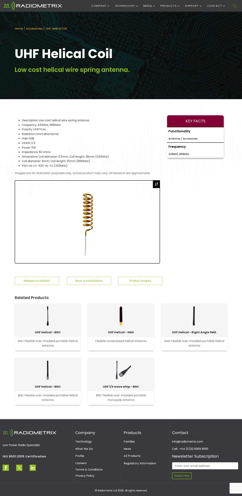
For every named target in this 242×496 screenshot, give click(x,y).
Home (19, 29)
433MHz (173, 154)
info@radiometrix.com (187, 442)
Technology (125, 6)
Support (192, 6)
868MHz (184, 154)
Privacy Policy (84, 476)
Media (147, 6)
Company (98, 6)
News (127, 449)
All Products (132, 456)
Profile (79, 456)
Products (168, 6)
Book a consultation (89, 281)
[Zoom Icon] (156, 184)
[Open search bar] (235, 6)
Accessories (34, 29)
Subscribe (182, 476)
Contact (214, 6)
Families (129, 442)
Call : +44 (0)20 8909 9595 (190, 449)
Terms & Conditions (89, 469)
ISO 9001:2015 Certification (24, 456)
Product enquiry (140, 281)
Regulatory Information (140, 463)
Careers (81, 463)
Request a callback (37, 281)
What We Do (84, 449)
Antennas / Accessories (183, 138)
